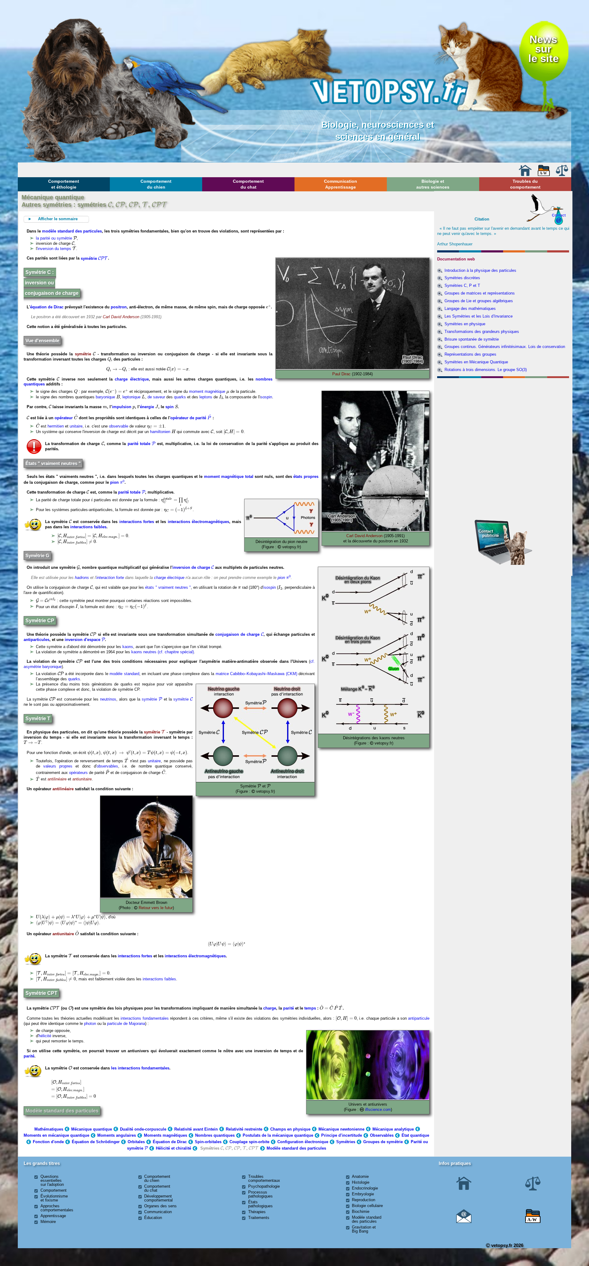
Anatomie (360, 1176)
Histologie (360, 1182)
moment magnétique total (228, 476)
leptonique (131, 397)
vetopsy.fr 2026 (506, 1245)
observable (118, 426)
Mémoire (48, 1221)
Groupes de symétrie (383, 1141)
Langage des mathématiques (470, 308)
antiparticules (36, 639)
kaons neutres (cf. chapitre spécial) (162, 652)
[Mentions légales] (562, 174)
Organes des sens (160, 1206)
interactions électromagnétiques (198, 521)
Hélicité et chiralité (173, 1148)
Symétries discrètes (462, 277)
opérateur (64, 418)
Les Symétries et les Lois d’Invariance (479, 316)
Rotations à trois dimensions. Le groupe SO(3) (486, 369)
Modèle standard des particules (61, 1110)
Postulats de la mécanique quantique (278, 1135)
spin (169, 406)
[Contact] (464, 1221)
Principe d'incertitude (341, 1135)
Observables (382, 1135)
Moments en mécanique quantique (56, 1135)
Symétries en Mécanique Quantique (476, 362)
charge (269, 1008)
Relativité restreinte (244, 1129)
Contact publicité (489, 533)
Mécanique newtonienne (341, 1129)
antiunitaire (82, 779)
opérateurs (78, 772)
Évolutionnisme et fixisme (54, 1198)
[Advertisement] (503, 413)
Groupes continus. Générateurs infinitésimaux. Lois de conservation (505, 346)
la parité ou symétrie (54, 238)
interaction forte (110, 577)
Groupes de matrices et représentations (480, 293)
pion (117, 482)
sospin (266, 397)
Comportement (53, 1190)
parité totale (142, 443)
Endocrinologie (365, 1188)
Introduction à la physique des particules (480, 270)
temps (310, 1008)
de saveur (156, 397)
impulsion (121, 406)
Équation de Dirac (170, 1141)
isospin (269, 587)
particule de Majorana (126, 1023)
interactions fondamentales (144, 1018)
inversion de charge (193, 567)
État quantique (415, 1135)
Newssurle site (543, 48)
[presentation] (110, 204)
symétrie (94, 258)
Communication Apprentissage (340, 184)
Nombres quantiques (215, 1135)
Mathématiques (48, 1129)
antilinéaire (57, 779)
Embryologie (363, 1194)
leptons (205, 397)
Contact (559, 215)
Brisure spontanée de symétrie (472, 339)
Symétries (345, 1141)
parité (288, 1008)
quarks (180, 397)
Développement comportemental (158, 1198)
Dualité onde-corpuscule (143, 1129)
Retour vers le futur (156, 907)
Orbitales (136, 1141)
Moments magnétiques (165, 1135)
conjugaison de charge (239, 634)
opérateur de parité (190, 418)
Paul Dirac (341, 374)
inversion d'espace (85, 639)
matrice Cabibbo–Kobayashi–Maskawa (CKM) (256, 673)
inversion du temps (54, 248)
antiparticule (418, 1018)
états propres (305, 476)
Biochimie (360, 1211)
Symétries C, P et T (462, 285)
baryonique (105, 397)
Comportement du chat (248, 184)
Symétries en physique (465, 324)
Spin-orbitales (208, 1141)
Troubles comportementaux (264, 1178)
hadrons (82, 577)
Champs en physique (290, 1129)
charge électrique (131, 379)
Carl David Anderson (121, 317)
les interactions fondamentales (140, 1068)
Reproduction (363, 1200)
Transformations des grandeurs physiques (482, 331)
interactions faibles (88, 527)
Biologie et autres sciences (432, 184)
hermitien (56, 426)
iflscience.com (378, 1109)
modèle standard (124, 673)
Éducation (153, 1217)
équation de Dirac (47, 307)
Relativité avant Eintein (196, 1129)
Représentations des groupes (470, 354)
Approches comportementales (56, 1208)
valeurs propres (57, 766)
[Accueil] (525, 174)
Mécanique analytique (393, 1129)
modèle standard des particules (72, 231)
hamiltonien (160, 431)
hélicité (45, 1036)
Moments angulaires (116, 1135)
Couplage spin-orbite (249, 1141)
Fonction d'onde (48, 1141)
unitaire (76, 426)
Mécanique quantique (91, 1129)
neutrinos (108, 699)
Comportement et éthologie (63, 184)
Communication (158, 1211)
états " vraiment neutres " (168, 587)
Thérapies (257, 1211)
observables (107, 766)
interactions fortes (136, 521)
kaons (127, 646)
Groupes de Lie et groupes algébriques (479, 301)
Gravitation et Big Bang (364, 1229)
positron (119, 307)
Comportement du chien (156, 184)
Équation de (96, 1141)
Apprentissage (53, 1215)
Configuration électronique (302, 1141)
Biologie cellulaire (367, 1205)
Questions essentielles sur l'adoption (52, 1180)
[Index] (544, 174)
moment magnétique (207, 391)
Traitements (258, 1217)
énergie (147, 406)
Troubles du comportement (525, 184)
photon (90, 1023)
